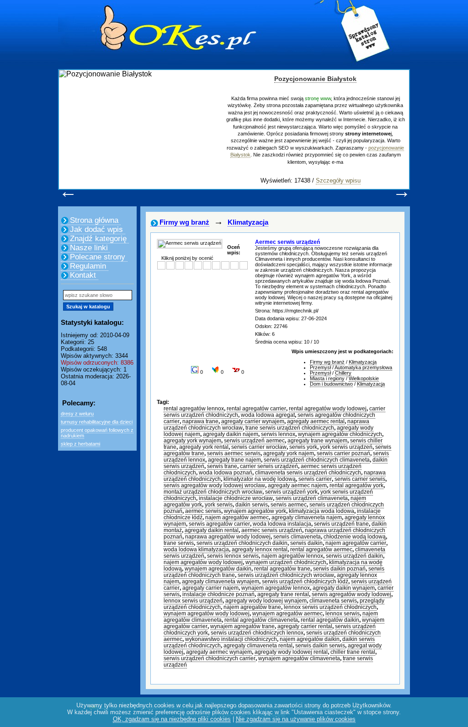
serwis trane (222, 466)
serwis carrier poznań (343, 453)
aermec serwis (203, 511)
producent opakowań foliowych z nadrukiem (97, 432)
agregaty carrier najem (210, 588)
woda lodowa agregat (268, 415)
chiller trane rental (352, 652)
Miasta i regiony (327, 378)
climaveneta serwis (333, 601)
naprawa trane (200, 421)
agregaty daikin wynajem (344, 588)
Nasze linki (89, 247)
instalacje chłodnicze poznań (218, 594)
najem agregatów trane (252, 607)
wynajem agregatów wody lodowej (207, 613)
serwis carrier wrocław (259, 447)
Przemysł (320, 367)
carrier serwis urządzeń (269, 466)
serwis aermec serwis (234, 453)
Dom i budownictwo (331, 384)
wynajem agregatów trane (242, 626)
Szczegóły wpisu (338, 180)
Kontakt (83, 275)
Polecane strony (97, 257)
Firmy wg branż (184, 222)
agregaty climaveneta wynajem (220, 581)
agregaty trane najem (234, 460)
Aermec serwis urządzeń (287, 242)
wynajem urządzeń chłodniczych (285, 562)
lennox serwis (342, 613)
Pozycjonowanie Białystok (315, 78)
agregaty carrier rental (304, 626)
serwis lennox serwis (233, 556)
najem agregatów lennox (292, 556)
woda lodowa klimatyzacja (196, 549)
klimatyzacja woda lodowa (321, 511)
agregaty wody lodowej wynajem (266, 601)
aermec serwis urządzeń (271, 530)
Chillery (343, 373)
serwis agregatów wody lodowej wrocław (214, 485)
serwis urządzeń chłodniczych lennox (257, 633)
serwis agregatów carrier (219, 524)
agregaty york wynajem (192, 440)
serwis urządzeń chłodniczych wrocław (286, 575)
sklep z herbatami (80, 444)
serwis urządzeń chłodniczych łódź (305, 581)
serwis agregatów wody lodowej (351, 594)
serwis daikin (306, 543)
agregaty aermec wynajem (219, 652)
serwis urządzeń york (291, 492)
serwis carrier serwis (360, 479)
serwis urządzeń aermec (254, 440)
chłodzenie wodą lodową (355, 536)
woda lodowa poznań (225, 472)
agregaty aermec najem (297, 485)
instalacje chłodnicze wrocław (236, 498)
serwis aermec (289, 504)
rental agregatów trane (282, 568)
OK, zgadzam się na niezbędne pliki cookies (172, 719)
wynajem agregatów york (255, 511)
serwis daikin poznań (339, 568)
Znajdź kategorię (98, 238)
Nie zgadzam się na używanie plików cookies (296, 719)
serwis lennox (278, 434)
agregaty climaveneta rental (257, 645)
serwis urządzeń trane (341, 524)
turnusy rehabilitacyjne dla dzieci (97, 422)
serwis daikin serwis (320, 645)
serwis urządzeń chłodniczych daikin (242, 543)
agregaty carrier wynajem (252, 421)
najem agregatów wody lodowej (203, 562)
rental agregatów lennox (194, 408)
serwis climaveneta (297, 536)
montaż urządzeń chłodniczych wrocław (213, 492)
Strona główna (94, 220)
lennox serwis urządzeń (193, 601)
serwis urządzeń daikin (354, 556)
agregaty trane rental (283, 594)
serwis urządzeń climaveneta (312, 498)
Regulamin (88, 266)
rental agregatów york (356, 485)
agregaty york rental (204, 447)
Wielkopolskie (364, 378)
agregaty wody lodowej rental (291, 652)
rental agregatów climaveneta (261, 620)
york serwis (219, 504)
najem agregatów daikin (310, 639)
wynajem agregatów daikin (218, 568)
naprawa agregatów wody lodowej (228, 536)
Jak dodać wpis (96, 229)
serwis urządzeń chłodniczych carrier (209, 658)
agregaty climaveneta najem (306, 517)
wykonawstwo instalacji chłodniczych (231, 639)
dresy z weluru (77, 413)
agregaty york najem (288, 453)
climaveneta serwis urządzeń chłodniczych (308, 472)
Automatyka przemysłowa (363, 367)
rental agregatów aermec (321, 549)
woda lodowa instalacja (282, 524)
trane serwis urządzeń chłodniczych (289, 428)
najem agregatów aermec (237, 517)
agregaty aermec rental (316, 421)
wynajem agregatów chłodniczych (340, 434)
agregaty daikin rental (212, 530)
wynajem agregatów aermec (287, 613)
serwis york (303, 447)
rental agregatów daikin (330, 620)
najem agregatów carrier (355, 543)
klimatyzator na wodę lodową (259, 479)
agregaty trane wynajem (317, 440)
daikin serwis (251, 504)
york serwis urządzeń (346, 447)
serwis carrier (315, 479)
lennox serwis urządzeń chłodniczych (330, 607)
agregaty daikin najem (230, 434)
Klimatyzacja (248, 222)
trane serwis (179, 543)
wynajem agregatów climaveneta (299, 658)
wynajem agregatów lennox (275, 588)
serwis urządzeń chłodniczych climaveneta (317, 460)
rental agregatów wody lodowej (328, 408)
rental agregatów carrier (256, 408)
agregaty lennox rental (259, 549)
